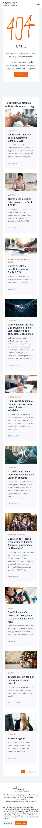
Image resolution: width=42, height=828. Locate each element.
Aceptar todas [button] (21, 823)
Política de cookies (31, 801)
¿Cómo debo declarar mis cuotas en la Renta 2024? (20, 202)
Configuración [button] (8, 823)
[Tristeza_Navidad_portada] (21, 652)
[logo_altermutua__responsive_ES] (10, 2)
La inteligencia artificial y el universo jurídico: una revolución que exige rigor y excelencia (21, 329)
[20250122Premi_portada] (21, 514)
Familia (18, 397)
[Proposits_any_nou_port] (21, 587)
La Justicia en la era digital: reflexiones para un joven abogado (21, 474)
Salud (10, 608)
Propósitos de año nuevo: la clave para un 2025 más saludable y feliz (20, 617)
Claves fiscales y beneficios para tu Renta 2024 (18, 269)
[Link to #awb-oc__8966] (38, 4)
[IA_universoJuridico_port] (21, 300)
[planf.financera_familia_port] (21, 376)
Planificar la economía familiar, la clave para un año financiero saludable (20, 405)
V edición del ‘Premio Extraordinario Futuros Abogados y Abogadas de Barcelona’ (20, 543)
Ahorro (11, 259)
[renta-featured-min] (21, 239)
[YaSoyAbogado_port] (21, 714)
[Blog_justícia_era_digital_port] (21, 447)
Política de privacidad (12, 801)
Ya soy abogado (16, 738)
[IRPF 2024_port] (21, 174)
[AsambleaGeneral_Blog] (21, 110)
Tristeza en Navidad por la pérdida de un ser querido (21, 680)
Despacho (12, 320)
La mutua (11, 130)
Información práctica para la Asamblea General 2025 (19, 137)
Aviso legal (22, 801)
